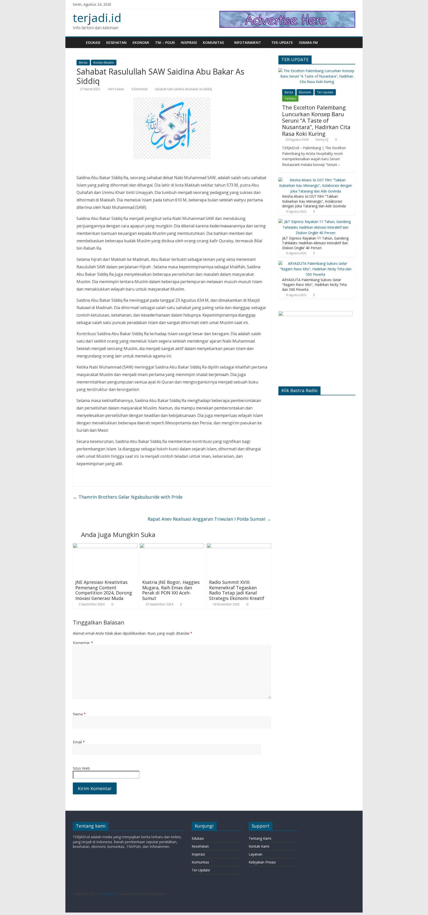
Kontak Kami (259, 846)
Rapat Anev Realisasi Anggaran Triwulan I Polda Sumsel (209, 519)
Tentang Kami (260, 838)
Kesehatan (116, 42)
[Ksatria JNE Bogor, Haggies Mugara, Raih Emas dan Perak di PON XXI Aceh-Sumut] (172, 546)
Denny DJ (322, 139)
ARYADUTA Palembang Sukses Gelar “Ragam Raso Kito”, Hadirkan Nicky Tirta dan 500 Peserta (314, 284)
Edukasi (93, 42)
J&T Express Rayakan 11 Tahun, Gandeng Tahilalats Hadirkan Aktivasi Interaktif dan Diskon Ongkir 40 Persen (315, 243)
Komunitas (213, 42)
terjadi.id (97, 17)
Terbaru (290, 98)
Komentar (83, 642)
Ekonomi (141, 42)
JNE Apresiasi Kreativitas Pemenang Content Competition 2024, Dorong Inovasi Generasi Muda (103, 590)
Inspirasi (189, 42)
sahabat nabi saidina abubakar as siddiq (183, 89)
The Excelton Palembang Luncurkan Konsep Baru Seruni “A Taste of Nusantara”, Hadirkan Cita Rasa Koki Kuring (316, 120)
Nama (79, 713)
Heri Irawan (116, 89)
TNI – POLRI (165, 42)
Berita (83, 62)
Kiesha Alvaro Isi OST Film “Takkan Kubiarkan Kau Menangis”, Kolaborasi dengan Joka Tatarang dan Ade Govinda (314, 201)
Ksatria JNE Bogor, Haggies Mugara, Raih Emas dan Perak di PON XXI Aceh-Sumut (171, 590)
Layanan (255, 854)
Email (79, 741)
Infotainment (247, 42)
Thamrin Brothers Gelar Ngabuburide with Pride (128, 497)
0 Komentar (139, 89)
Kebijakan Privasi (262, 862)
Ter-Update (282, 42)
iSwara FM (308, 42)
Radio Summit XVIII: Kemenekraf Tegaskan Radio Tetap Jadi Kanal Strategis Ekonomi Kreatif (236, 590)
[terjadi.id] (78, 42)
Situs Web (81, 768)
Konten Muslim (103, 62)
